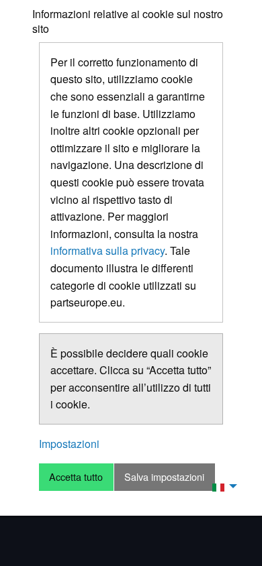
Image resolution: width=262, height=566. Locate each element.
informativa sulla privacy (107, 250)
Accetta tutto (76, 476)
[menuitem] (221, 486)
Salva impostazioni (164, 476)
